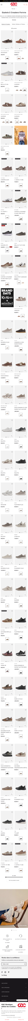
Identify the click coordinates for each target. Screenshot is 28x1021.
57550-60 (17, 536)
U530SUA (3, 407)
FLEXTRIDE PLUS (18, 504)
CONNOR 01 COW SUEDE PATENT (19, 343)
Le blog (4, 975)
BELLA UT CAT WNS (19, 245)
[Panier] (26, 4)
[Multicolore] (7, 671)
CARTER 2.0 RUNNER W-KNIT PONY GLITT (19, 212)
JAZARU (3, 833)
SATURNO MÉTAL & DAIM (6, 632)
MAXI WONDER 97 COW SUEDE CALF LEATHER (20, 408)
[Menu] (1, 4)
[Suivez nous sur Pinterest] (8, 972)
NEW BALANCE (17, 373)
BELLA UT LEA (4, 84)
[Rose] (22, 282)
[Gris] (20, 446)
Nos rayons (4, 983)
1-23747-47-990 (5, 865)
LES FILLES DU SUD (5, 50)
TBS (1, 831)
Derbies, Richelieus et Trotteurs (18, 24)
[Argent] (7, 90)
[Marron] (7, 58)
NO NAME (16, 209)
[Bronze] (20, 185)
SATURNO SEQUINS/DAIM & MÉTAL (20, 766)
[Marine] (20, 838)
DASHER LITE (4, 245)
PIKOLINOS (3, 373)
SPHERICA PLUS (5, 342)
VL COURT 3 (4, 211)
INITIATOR (3, 504)
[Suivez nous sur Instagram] (5, 972)
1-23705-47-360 (18, 865)
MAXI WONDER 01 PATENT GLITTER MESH (20, 666)
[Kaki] (7, 153)
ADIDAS (2, 209)
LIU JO (15, 340)
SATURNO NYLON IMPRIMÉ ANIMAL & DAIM (6, 732)
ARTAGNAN (4, 52)
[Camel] (19, 58)
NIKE (2, 502)
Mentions (4, 1000)
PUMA (2, 82)
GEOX (2, 340)
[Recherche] (24, 4)
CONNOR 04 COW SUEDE (5, 800)
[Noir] (7, 250)
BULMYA (3, 441)
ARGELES (16, 52)
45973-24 (3, 699)
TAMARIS (16, 178)
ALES (2, 148)
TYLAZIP (16, 833)
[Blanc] (7, 217)
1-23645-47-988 (18, 180)
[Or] (7, 870)
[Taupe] (22, 58)
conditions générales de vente (16, 968)
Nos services (5, 996)
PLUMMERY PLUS (19, 568)
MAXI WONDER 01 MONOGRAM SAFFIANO (7, 766)
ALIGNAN (16, 84)
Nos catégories (5, 987)
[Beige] (17, 90)
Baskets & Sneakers (6, 24)
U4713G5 (16, 376)
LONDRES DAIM (5, 180)
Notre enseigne (5, 991)
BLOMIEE (3, 600)
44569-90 (3, 665)
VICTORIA (3, 178)
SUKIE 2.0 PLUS (18, 699)
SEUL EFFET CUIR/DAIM (20, 277)
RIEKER (15, 534)
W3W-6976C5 (4, 376)
